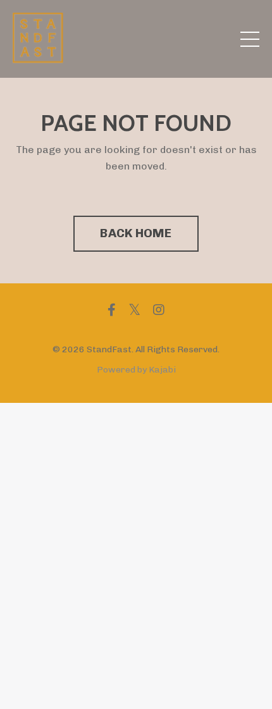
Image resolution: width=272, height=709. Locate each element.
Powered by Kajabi (136, 369)
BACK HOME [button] (135, 233)
